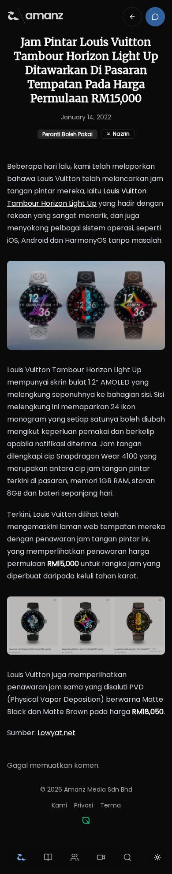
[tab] (21, 857)
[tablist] (74, 857)
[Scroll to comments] (155, 16)
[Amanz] (86, 820)
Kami (59, 805)
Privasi (83, 805)
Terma (110, 805)
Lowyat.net (56, 733)
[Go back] (132, 16)
